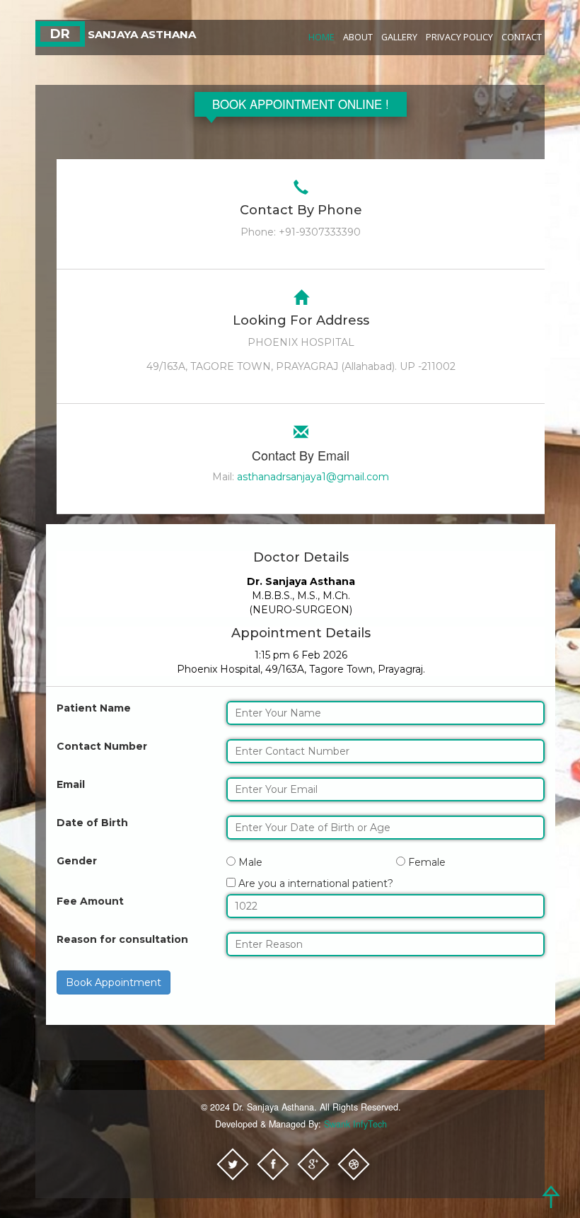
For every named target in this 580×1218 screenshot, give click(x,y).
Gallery (399, 37)
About (358, 37)
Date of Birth (92, 822)
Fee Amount (90, 901)
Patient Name (94, 708)
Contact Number (102, 746)
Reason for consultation (122, 939)
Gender (77, 860)
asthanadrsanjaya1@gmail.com (313, 476)
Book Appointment (113, 982)
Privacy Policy (459, 37)
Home (321, 37)
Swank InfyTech (355, 1124)
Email (71, 784)
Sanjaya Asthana (123, 34)
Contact (521, 37)
